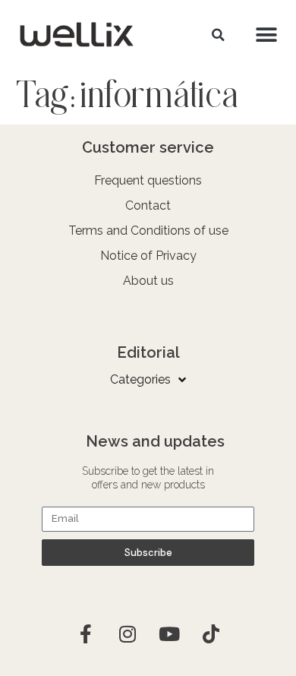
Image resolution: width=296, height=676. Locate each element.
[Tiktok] (211, 634)
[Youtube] (169, 634)
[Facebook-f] (86, 634)
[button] (217, 35)
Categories (140, 379)
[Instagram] (127, 634)
